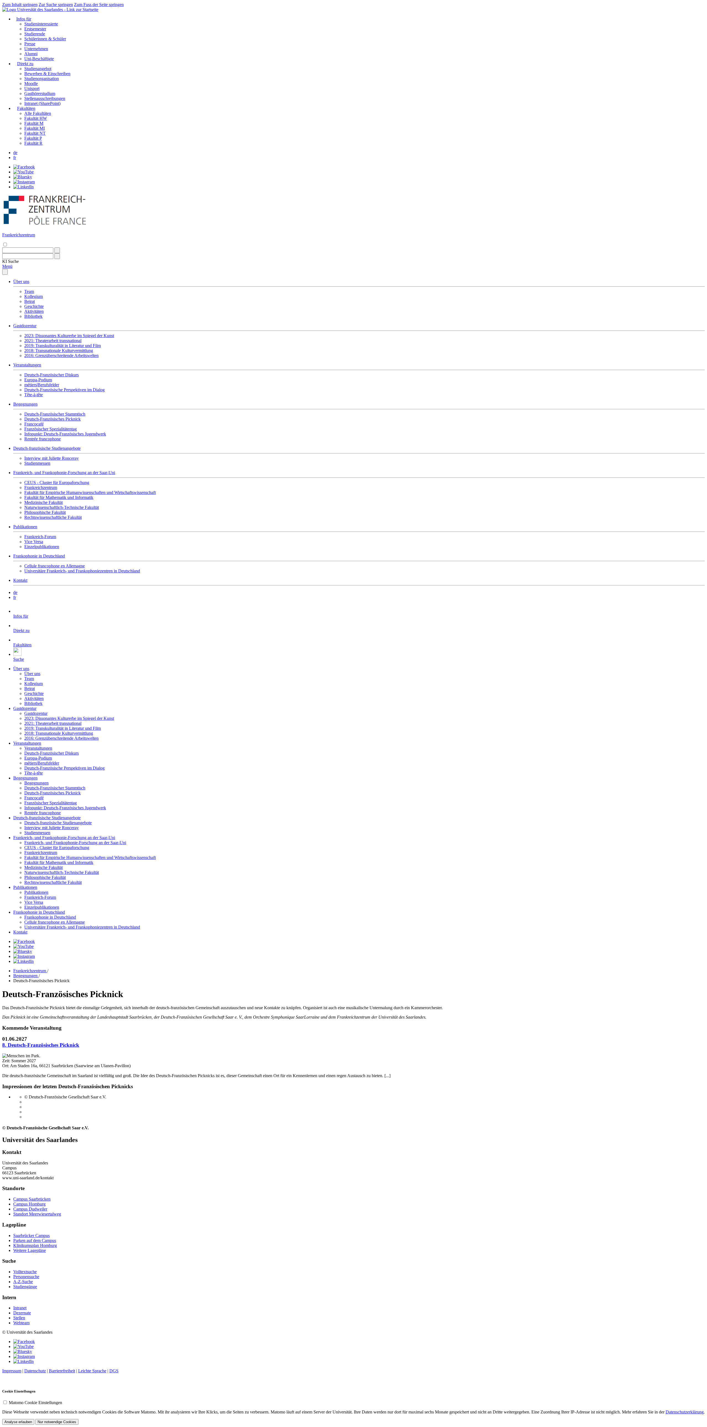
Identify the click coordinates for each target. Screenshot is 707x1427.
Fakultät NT (35, 133)
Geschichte (34, 306)
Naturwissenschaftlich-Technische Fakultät (61, 507)
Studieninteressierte (41, 24)
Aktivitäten (34, 311)
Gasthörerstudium (39, 93)
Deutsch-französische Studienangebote (47, 448)
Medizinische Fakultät (43, 502)
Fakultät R (33, 143)
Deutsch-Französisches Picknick (52, 419)
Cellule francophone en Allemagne (54, 566)
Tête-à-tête (33, 394)
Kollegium (33, 296)
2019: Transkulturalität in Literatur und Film (62, 345)
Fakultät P (33, 138)
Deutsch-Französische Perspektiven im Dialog (64, 389)
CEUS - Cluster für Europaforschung (56, 482)
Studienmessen (37, 463)
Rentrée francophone (42, 439)
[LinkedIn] (23, 186)
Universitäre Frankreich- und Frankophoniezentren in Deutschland (82, 571)
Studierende (34, 33)
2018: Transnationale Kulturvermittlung (58, 350)
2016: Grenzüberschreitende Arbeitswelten (61, 355)
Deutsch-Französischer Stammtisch (54, 414)
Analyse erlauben (18, 1422)
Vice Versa (33, 541)
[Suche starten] (57, 250)
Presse (29, 43)
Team (29, 291)
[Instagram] (24, 181)
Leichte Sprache (92, 1370)
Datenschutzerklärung (685, 1412)
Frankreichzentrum (40, 487)
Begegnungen (25, 404)
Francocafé (34, 424)
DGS (113, 1370)
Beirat (29, 301)
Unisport (31, 88)
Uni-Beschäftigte (39, 58)
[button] (10, 261)
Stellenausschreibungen (44, 98)
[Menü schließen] (5, 272)
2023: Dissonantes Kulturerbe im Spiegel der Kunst (69, 335)
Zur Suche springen (56, 4)
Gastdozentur (24, 325)
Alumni (31, 53)
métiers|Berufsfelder (41, 384)
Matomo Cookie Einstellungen (35, 1402)
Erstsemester (35, 29)
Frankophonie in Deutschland (39, 556)
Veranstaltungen (27, 365)
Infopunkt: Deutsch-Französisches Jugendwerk (65, 434)
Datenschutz (35, 1370)
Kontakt (20, 580)
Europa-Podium (38, 379)
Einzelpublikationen (41, 546)
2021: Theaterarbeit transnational (52, 340)
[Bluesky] (22, 177)
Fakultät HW (35, 118)
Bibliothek (33, 316)
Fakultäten (26, 108)
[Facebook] (24, 167)
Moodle (31, 83)
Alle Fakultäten (37, 113)
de (15, 152)
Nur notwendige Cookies (57, 1422)
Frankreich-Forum (40, 536)
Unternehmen (36, 48)
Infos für (23, 19)
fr (14, 157)
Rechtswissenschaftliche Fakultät (53, 517)
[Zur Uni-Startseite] (50, 9)
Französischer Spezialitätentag (50, 429)
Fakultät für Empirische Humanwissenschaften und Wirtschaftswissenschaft (90, 492)
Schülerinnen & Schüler (45, 38)
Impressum (11, 1370)
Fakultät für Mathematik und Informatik (58, 497)
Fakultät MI (34, 128)
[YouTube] (23, 172)
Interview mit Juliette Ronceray (51, 458)
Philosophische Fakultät (45, 512)
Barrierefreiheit (62, 1370)
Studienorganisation (41, 78)
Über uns (21, 281)
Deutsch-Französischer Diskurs (51, 374)
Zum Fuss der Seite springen (99, 4)
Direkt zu (25, 63)
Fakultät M (33, 123)
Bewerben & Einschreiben (47, 73)
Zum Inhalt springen (20, 4)
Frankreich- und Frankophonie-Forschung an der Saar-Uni (64, 472)
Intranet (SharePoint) (42, 103)
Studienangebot (37, 68)
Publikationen (25, 526)
